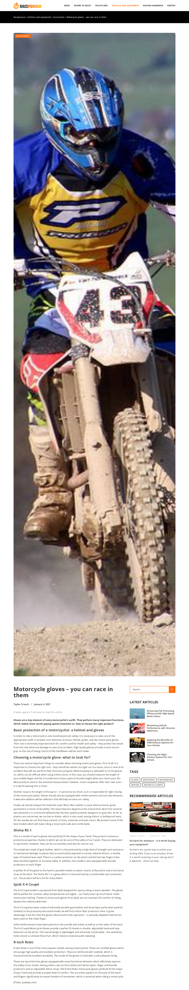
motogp (135, 785)
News (67, 5)
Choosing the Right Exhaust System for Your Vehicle (159, 757)
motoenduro (166, 780)
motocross (149, 780)
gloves (134, 780)
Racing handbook (153, 5)
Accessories (23, 36)
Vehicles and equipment (125, 5)
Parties (171, 5)
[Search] (172, 689)
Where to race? (82, 5)
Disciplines (101, 5)
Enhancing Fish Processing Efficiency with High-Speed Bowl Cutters (160, 714)
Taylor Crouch (21, 704)
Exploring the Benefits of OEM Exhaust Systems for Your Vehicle (160, 743)
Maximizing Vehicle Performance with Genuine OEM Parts (161, 728)
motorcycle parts (153, 785)
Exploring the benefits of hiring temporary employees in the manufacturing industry (147, 844)
